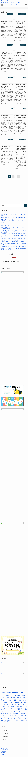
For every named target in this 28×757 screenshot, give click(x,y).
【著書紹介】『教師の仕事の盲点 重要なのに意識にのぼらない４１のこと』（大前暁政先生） (13, 235)
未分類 (4, 739)
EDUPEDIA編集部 (10, 692)
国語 (15, 700)
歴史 (3, 715)
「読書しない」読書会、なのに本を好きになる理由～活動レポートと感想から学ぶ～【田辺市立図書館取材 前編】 (13, 248)
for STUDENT (6, 733)
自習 (17, 720)
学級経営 (6, 702)
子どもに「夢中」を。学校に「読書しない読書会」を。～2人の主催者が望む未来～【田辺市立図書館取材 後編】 (14, 243)
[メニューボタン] (2, 5)
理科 (11, 715)
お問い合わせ (4, 751)
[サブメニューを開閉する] (25, 731)
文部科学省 (22, 713)
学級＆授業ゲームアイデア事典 (13, 705)
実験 (8, 706)
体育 (8, 697)
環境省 (16, 715)
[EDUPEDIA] (14, 5)
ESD (22, 692)
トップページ (4, 748)
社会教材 (6, 718)
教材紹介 (15, 713)
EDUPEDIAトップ (4, 0)
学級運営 (12, 702)
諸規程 (2, 754)
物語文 (7, 715)
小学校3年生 (20, 706)
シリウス (17, 695)
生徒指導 (21, 715)
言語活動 (22, 720)
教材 (10, 713)
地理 (20, 700)
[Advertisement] (12, 192)
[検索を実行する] (25, 205)
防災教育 (6, 721)
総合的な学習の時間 (9, 720)
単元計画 (10, 700)
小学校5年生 (11, 709)
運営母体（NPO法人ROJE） (7, 752)
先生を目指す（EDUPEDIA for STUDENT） (10, 2)
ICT (2, 695)
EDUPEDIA (5, 730)
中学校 (3, 697)
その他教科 (5, 736)
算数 (19, 718)
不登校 (23, 695)
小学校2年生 (12, 706)
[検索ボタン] (26, 5)
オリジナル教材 (9, 695)
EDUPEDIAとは (4, 749)
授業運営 (7, 711)
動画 (6, 700)
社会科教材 (13, 718)
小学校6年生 (20, 709)
